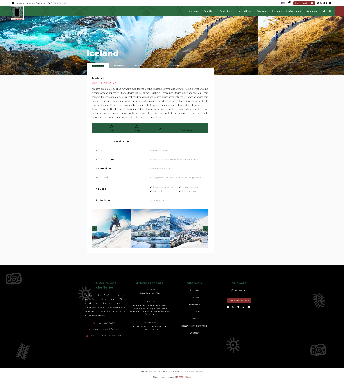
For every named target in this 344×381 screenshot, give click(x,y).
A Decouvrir (194, 318)
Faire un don (303, 3)
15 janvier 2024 (150, 322)
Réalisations (194, 304)
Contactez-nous (239, 290)
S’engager (194, 332)
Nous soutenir (238, 300)
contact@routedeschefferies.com (30, 3)
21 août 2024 (150, 289)
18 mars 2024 (149, 301)
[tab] (98, 65)
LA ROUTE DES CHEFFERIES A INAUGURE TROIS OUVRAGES (150, 328)
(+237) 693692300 (58, 3)
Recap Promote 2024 (150, 293)
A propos (194, 290)
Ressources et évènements (194, 325)
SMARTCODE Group (183, 377)
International (194, 311)
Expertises (194, 297)
